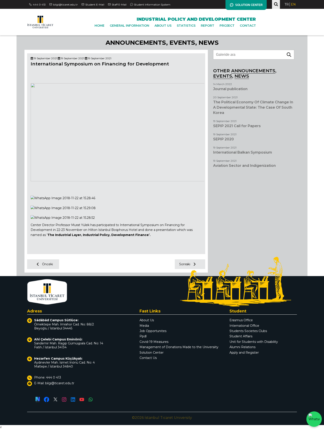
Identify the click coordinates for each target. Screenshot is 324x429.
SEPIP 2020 (223, 139)
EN (293, 4)
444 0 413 (39, 4)
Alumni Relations (242, 347)
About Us (147, 320)
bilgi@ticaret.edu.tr (65, 4)
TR (287, 4)
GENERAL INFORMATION (129, 26)
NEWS (209, 42)
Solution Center (152, 353)
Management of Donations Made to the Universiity (179, 347)
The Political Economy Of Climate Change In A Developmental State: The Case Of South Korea (253, 107)
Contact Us (148, 358)
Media (144, 326)
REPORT (207, 26)
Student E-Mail (94, 4)
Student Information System (152, 4)
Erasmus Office (241, 320)
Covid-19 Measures (154, 342)
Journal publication (230, 89)
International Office (244, 326)
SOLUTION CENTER (249, 5)
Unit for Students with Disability (253, 342)
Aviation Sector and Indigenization (244, 165)
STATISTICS (186, 26)
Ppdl (143, 336)
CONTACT (248, 26)
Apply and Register (244, 353)
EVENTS (182, 42)
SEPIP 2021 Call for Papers (237, 126)
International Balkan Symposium (242, 152)
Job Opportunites (153, 331)
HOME (99, 26)
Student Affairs (240, 336)
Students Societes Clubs (248, 331)
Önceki (47, 264)
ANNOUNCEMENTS (136, 42)
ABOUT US (163, 26)
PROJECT (227, 26)
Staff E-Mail (119, 4)
